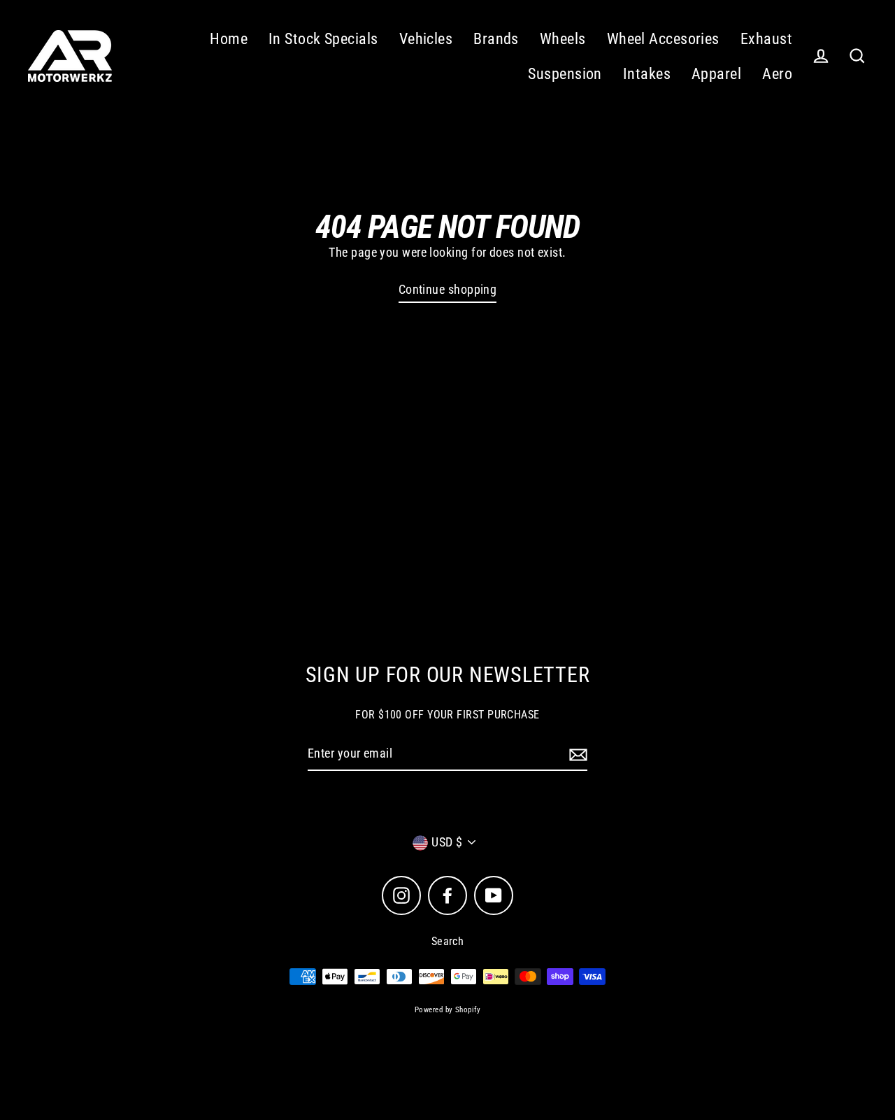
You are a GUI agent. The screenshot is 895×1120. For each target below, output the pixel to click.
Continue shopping (448, 289)
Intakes (647, 74)
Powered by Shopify (447, 1009)
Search (447, 941)
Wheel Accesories (663, 39)
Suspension (565, 74)
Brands (496, 39)
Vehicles (426, 39)
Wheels (563, 39)
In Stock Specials (323, 39)
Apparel (716, 74)
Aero (777, 74)
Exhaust (766, 39)
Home (229, 39)
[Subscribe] (576, 754)
